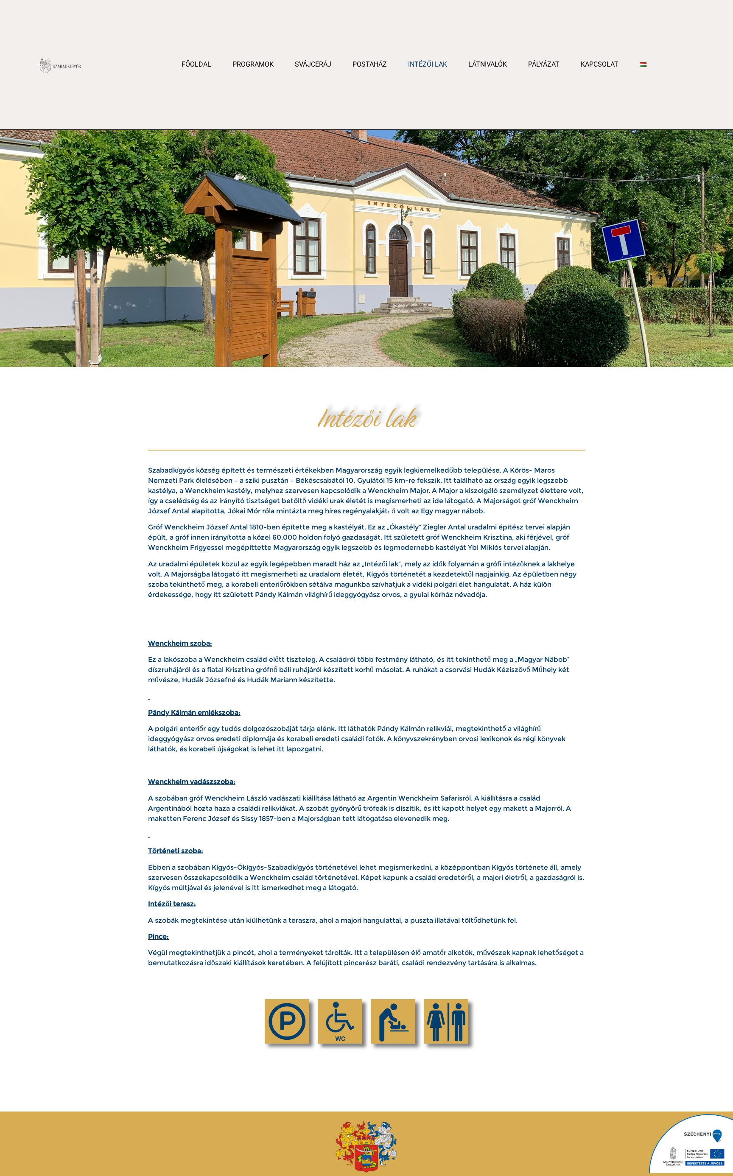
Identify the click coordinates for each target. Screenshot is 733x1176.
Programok (253, 64)
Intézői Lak (427, 64)
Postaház (370, 64)
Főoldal (196, 64)
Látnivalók (487, 64)
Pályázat (544, 64)
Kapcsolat (599, 64)
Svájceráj (313, 64)
